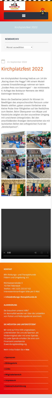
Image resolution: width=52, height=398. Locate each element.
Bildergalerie (11, 363)
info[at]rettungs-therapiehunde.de (21, 297)
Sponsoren (10, 357)
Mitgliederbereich (13, 374)
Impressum (10, 380)
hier (27, 349)
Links (7, 369)
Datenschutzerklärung (15, 386)
